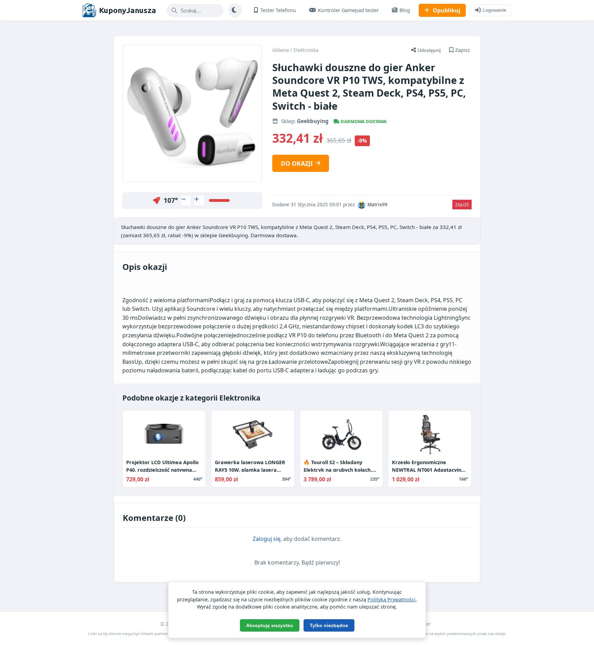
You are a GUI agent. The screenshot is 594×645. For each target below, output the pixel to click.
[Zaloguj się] (186, 200)
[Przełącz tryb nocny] (235, 10)
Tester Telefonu (278, 10)
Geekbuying (313, 121)
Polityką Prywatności (391, 599)
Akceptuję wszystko (269, 625)
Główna (280, 50)
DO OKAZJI (297, 163)
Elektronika (306, 50)
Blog (404, 10)
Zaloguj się (266, 539)
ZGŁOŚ (462, 204)
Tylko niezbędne (329, 625)
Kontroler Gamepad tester (348, 10)
